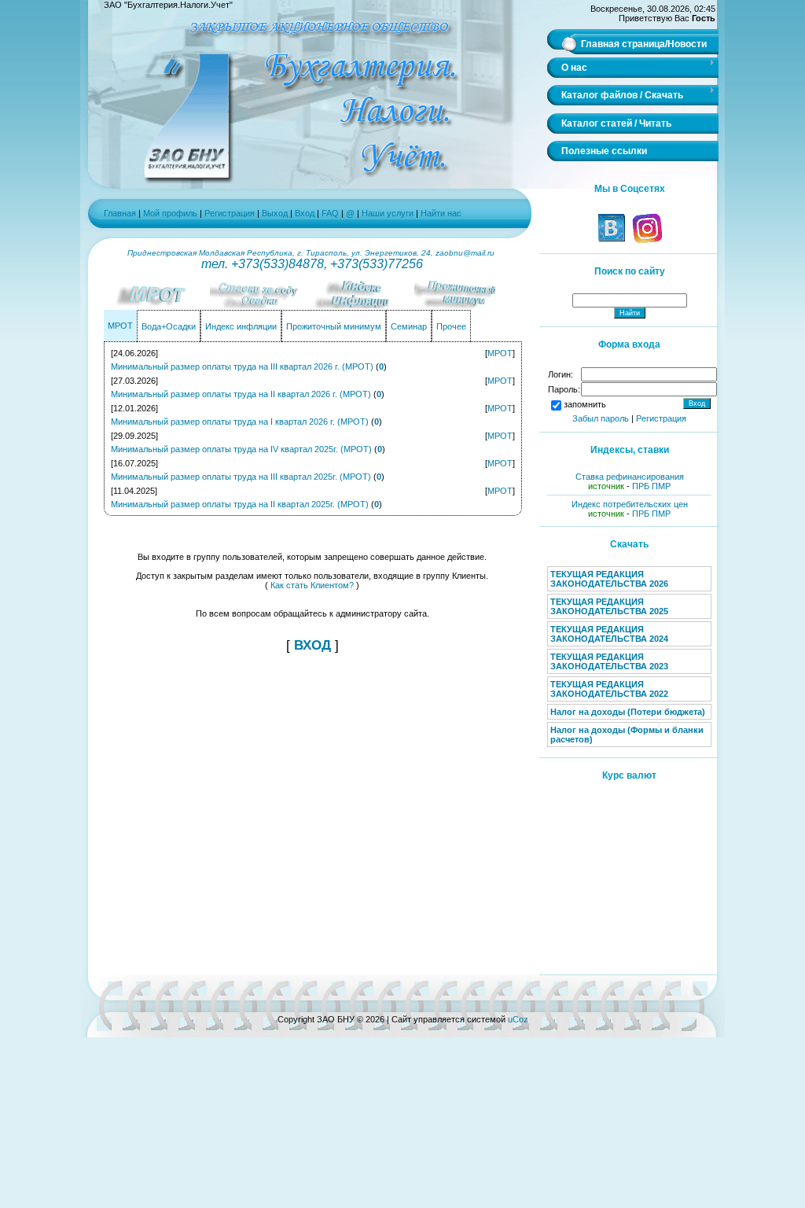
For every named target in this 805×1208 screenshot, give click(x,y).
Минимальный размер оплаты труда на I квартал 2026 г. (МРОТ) (240, 421)
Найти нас (441, 213)
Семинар (409, 326)
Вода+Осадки (169, 326)
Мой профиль (170, 213)
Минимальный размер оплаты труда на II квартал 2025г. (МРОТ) (240, 504)
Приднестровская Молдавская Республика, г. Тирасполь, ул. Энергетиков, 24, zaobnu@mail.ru (312, 253)
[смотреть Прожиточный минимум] (465, 305)
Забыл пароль (600, 418)
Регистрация (229, 213)
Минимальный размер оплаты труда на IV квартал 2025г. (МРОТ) (241, 449)
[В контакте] (611, 240)
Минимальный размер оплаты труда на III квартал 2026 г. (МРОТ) (242, 366)
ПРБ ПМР (651, 486)
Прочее (451, 326)
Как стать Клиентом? (312, 585)
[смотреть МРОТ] (159, 305)
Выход (275, 213)
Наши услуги (388, 213)
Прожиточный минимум (333, 326)
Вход (304, 213)
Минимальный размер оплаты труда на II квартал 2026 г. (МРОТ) (241, 394)
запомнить (585, 404)
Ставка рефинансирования (629, 476)
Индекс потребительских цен (630, 504)
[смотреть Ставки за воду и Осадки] (261, 305)
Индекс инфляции (241, 326)
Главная (120, 213)
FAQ (331, 213)
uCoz (518, 1019)
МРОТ (120, 325)
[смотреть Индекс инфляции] (363, 305)
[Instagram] (646, 240)
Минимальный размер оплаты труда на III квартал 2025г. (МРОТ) (241, 476)
